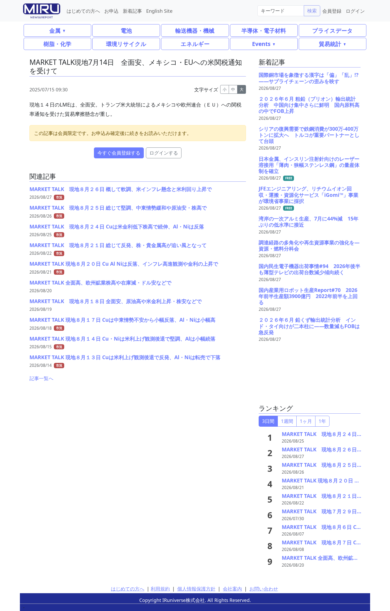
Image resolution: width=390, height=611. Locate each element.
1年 (322, 421)
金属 (54, 30)
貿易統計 (330, 44)
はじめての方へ (83, 10)
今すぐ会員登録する (118, 153)
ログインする (163, 153)
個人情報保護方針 (196, 588)
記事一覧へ (41, 378)
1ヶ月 (306, 421)
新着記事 (132, 10)
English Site (159, 10)
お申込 (111, 10)
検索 (312, 10)
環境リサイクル (126, 44)
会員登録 (331, 10)
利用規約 (160, 588)
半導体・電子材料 (263, 30)
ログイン (355, 10)
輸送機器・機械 (194, 30)
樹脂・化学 (57, 44)
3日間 (268, 421)
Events (261, 44)
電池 (126, 30)
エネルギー (195, 44)
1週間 (287, 421)
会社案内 (232, 588)
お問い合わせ (263, 588)
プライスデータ (332, 30)
